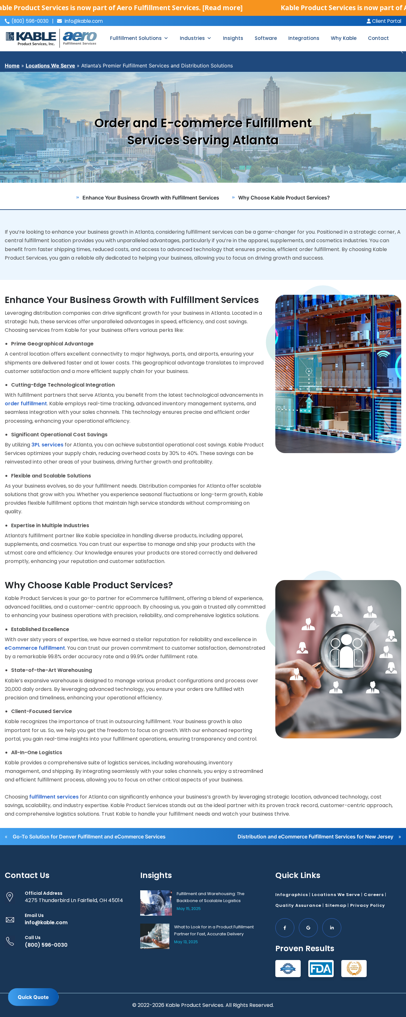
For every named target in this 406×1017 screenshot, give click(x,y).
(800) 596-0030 (46, 945)
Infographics (291, 895)
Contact (378, 38)
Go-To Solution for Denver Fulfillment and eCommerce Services (89, 836)
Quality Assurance (298, 905)
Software (266, 38)
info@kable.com (83, 21)
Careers (374, 895)
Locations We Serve (50, 65)
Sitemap (335, 905)
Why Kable (344, 38)
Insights (233, 38)
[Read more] (222, 7)
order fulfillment (26, 403)
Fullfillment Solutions (136, 38)
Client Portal (386, 21)
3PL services (47, 444)
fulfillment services (54, 796)
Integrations (303, 38)
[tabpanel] (203, 127)
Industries (192, 38)
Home (12, 65)
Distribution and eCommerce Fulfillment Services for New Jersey (315, 836)
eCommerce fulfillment (35, 648)
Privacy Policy (367, 905)
